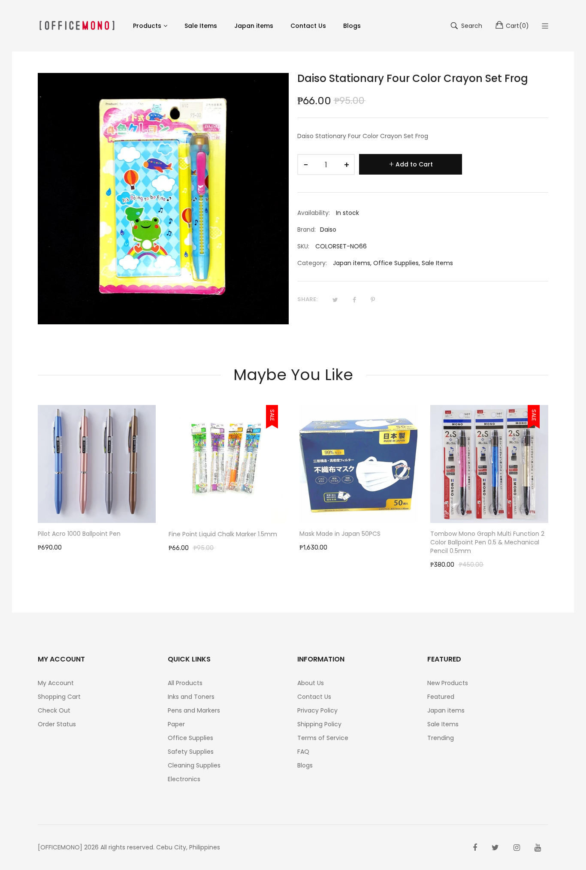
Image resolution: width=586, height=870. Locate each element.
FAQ (303, 751)
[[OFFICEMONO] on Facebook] (475, 848)
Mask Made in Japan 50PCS (209, 533)
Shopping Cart (59, 696)
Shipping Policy (319, 724)
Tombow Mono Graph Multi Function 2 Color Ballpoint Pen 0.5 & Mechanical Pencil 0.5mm (356, 542)
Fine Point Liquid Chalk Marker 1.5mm (92, 534)
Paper (176, 724)
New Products (447, 683)
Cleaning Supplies (194, 765)
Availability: (313, 212)
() (517, 25)
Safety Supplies (191, 751)
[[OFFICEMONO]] (77, 25)
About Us (310, 683)
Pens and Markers (194, 710)
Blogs (305, 765)
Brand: (306, 229)
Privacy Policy (317, 710)
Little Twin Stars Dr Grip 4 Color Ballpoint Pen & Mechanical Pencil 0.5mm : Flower (480, 542)
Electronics (184, 779)
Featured (440, 696)
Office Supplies (396, 263)
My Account (56, 683)
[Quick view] (153, 508)
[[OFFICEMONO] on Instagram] (516, 848)
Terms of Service (322, 738)
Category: (312, 263)
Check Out (54, 710)
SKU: (303, 246)
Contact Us (314, 696)
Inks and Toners (191, 696)
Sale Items (437, 263)
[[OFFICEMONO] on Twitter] (495, 848)
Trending (440, 738)
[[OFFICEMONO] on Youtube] (537, 848)
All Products (185, 683)
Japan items (351, 263)
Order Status (57, 724)
